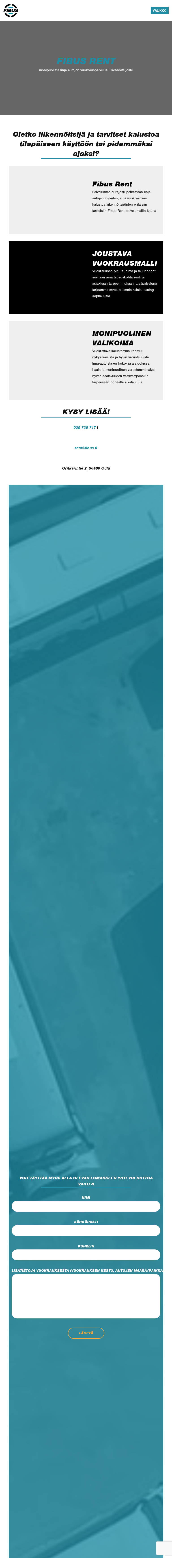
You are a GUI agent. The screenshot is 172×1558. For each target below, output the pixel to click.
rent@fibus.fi (86, 447)
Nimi (86, 1197)
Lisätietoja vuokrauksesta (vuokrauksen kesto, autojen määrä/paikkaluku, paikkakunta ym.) (86, 1270)
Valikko (159, 10)
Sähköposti (86, 1222)
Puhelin (86, 1246)
